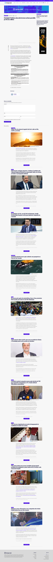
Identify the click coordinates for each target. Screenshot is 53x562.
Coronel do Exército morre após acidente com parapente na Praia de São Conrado (32, 0)
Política (17, 2)
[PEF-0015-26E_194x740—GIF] (42, 40)
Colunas (14, 2)
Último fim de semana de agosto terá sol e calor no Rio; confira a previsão (42, 16)
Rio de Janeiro (13, 255)
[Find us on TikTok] (42, 2)
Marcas (37, 2)
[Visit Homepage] (8, 3)
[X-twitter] (44, 554)
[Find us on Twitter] (39, 2)
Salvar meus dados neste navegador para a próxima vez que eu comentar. (12, 119)
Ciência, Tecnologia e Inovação (21, 362)
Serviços (28, 2)
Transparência (23, 2)
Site (20, 116)
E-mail (4, 116)
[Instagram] (45, 554)
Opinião (34, 2)
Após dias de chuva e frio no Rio (20, 148)
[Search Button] (45, 3)
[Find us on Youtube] (43, 2)
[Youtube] (46, 554)
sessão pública (13, 55)
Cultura (31, 2)
